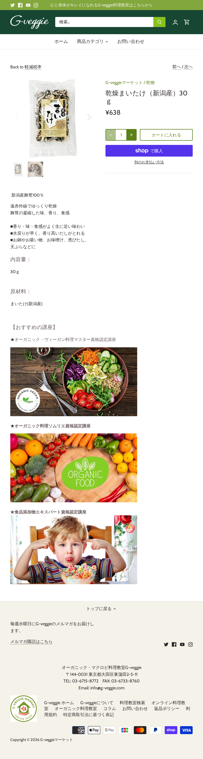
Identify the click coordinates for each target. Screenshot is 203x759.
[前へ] (23, 117)
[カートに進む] (187, 22)
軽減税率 (33, 66)
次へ (188, 66)
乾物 (150, 82)
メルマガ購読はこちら (31, 641)
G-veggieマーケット (124, 82)
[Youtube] (28, 5)
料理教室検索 (132, 702)
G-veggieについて (96, 702)
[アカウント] (175, 22)
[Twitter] (12, 5)
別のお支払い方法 (149, 162)
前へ (176, 66)
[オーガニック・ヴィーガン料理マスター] (73, 414)
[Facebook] (20, 5)
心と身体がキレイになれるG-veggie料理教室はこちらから (101, 4)
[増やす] (131, 134)
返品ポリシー (166, 708)
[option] (52, 116)
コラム (109, 708)
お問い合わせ (135, 708)
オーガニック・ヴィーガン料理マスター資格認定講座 (65, 339)
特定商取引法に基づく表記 (88, 714)
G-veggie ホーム (59, 702)
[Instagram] (36, 5)
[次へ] (82, 117)
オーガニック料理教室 (76, 708)
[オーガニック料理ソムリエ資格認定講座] (73, 500)
